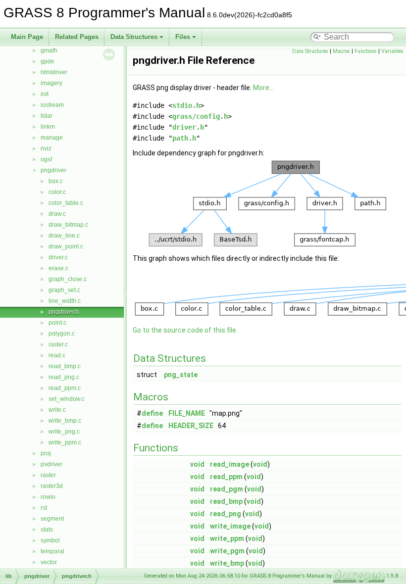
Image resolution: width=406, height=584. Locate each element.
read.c (57, 355)
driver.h (188, 127)
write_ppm (227, 538)
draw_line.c (64, 235)
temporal (52, 551)
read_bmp (226, 501)
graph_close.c (68, 279)
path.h (184, 138)
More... (263, 88)
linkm (48, 126)
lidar (46, 115)
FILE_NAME (186, 413)
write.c (57, 409)
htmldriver (54, 72)
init (45, 94)
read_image (229, 464)
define (152, 413)
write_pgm (227, 551)
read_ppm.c (65, 388)
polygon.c (62, 333)
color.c (57, 192)
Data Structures (133, 37)
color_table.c (66, 202)
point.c (57, 322)
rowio (48, 496)
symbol (50, 540)
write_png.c (64, 431)
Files (182, 37)
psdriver (51, 464)
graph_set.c (64, 290)
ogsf (46, 159)
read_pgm (226, 489)
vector (49, 562)
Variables (392, 51)
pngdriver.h (64, 311)
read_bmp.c (65, 366)
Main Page (27, 37)
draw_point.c (66, 246)
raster (48, 475)
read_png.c (64, 377)
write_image (230, 526)
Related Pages (77, 37)
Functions (366, 51)
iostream (52, 104)
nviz (46, 148)
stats (47, 529)
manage (52, 137)
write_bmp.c (65, 420)
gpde (47, 61)
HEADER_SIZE (190, 426)
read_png (225, 514)
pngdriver (53, 170)
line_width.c (65, 300)
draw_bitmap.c (68, 224)
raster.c (58, 344)
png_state (181, 375)
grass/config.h (200, 116)
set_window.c (67, 398)
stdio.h (186, 105)
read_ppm (226, 477)
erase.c (58, 268)
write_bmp (227, 563)
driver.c (58, 257)
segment (52, 518)
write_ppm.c (65, 442)
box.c (56, 181)
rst (44, 507)
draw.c (57, 213)
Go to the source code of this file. (185, 330)
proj (46, 453)
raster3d (52, 486)
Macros (341, 51)
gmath (49, 50)
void (197, 464)
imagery (51, 83)
